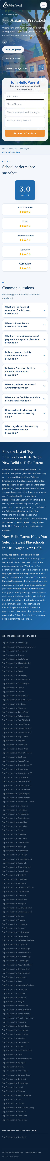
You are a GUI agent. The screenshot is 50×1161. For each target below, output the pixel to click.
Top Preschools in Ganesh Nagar (16, 1026)
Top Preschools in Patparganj (14, 1120)
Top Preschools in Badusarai (14, 883)
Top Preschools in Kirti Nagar (14, 895)
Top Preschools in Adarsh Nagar (15, 1034)
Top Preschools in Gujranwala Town (17, 908)
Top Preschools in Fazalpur (13, 1091)
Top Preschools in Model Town (15, 667)
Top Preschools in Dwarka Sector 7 (16, 732)
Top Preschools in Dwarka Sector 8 (17, 700)
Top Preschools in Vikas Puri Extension (18, 1018)
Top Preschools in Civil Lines (14, 704)
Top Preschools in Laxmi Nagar (15, 1030)
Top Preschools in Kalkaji (12, 671)
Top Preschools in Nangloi (13, 1001)
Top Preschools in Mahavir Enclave (16, 1010)
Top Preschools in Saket (12, 1054)
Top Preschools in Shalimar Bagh (16, 973)
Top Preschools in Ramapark (14, 863)
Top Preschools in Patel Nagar (15, 989)
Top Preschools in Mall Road (14, 997)
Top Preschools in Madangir (14, 928)
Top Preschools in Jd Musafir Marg (16, 957)
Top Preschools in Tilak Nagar (14, 810)
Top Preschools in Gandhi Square (16, 679)
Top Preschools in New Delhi (14, 875)
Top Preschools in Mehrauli (13, 1103)
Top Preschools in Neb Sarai (14, 1079)
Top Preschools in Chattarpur (14, 1116)
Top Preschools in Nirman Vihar (15, 749)
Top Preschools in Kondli (12, 1099)
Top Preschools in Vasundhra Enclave (17, 887)
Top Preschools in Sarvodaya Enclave (18, 985)
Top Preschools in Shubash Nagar (16, 948)
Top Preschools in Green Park (14, 879)
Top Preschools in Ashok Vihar (14, 944)
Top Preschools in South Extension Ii (17, 1050)
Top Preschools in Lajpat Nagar (15, 777)
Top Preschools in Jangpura (13, 740)
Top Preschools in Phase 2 (13, 1067)
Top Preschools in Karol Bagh (14, 855)
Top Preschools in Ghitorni (13, 830)
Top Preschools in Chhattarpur (15, 1083)
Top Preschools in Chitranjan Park (16, 969)
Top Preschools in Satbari (13, 692)
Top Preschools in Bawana (13, 916)
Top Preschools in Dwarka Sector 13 (17, 773)
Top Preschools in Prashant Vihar (15, 842)
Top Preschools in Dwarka (13, 655)
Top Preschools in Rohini (12, 1087)
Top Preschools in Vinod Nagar (15, 1071)
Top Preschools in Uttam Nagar (15, 769)
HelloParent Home (33, 1152)
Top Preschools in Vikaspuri (13, 920)
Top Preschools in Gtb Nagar (14, 757)
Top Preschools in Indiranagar (14, 924)
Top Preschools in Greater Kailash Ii (17, 912)
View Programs (13, 49)
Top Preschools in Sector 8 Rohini (16, 789)
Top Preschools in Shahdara (14, 1022)
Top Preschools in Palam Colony (15, 871)
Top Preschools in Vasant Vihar (15, 936)
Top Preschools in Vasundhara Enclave (18, 647)
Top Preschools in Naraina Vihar (15, 712)
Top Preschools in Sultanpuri (14, 1046)
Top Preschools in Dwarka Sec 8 (15, 696)
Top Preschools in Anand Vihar (14, 822)
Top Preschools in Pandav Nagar (15, 761)
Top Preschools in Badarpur (14, 1111)
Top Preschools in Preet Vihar (14, 900)
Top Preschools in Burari (12, 981)
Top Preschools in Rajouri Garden (16, 724)
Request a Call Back (25, 133)
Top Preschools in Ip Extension (15, 806)
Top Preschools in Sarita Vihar (14, 838)
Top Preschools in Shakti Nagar (15, 961)
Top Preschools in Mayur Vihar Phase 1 (17, 965)
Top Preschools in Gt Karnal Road (16, 1075)
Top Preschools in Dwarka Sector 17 (17, 765)
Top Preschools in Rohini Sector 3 (16, 798)
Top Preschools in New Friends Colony (18, 1107)
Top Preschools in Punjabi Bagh (15, 814)
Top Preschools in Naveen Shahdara (17, 1059)
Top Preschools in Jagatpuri (14, 1063)
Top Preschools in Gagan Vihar (15, 736)
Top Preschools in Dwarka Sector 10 (17, 785)
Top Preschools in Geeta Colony (16, 818)
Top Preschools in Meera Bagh (15, 643)
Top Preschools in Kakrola (13, 688)
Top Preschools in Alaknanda (14, 977)
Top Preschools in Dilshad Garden (16, 663)
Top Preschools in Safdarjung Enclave (18, 940)
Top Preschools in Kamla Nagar (15, 659)
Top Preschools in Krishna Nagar (15, 683)
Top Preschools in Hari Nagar (14, 847)
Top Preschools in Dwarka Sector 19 (17, 753)
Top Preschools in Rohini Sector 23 (16, 1014)
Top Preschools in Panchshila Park (16, 781)
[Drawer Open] (43, 5)
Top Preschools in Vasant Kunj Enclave (18, 802)
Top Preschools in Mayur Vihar (14, 826)
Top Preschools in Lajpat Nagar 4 (16, 793)
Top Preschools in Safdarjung (14, 675)
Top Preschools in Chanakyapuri (15, 891)
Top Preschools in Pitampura (14, 708)
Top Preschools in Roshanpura (15, 1005)
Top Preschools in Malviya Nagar (15, 932)
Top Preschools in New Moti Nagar (16, 1095)
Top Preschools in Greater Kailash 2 (17, 859)
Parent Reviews (14, 58)
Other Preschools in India (12, 1152)
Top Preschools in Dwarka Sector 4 (17, 728)
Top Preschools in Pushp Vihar (14, 651)
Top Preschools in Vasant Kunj (14, 745)
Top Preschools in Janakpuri (14, 1038)
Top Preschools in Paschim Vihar (15, 1042)
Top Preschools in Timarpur (13, 993)
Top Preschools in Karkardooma (15, 716)
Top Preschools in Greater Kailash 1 (16, 867)
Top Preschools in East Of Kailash (16, 720)
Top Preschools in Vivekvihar (14, 834)
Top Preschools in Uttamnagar (15, 850)
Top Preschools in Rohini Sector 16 (16, 952)
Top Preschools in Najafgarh (14, 904)
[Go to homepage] (12, 5)
